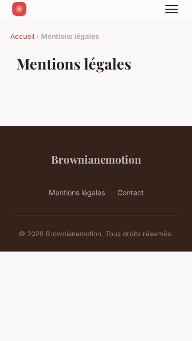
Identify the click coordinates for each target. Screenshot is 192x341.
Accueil (22, 36)
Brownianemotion (96, 159)
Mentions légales (77, 192)
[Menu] (171, 9)
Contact (130, 192)
